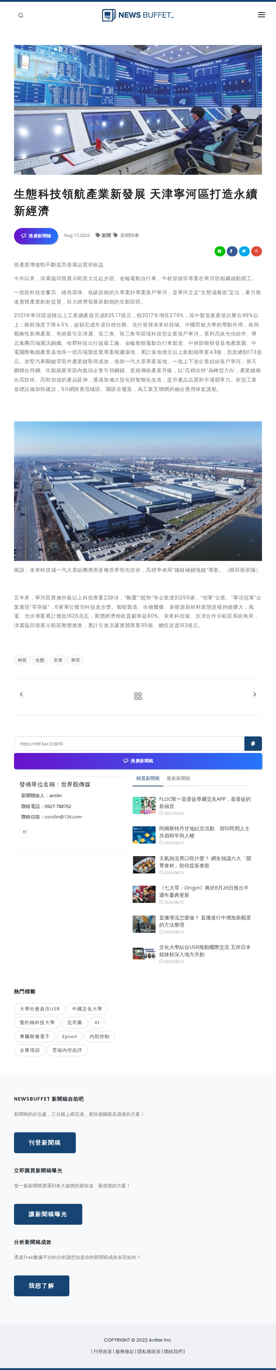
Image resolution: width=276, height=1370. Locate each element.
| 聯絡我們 (173, 1351)
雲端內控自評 (67, 1050)
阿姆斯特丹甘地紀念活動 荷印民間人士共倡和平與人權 (204, 832)
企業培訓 (30, 1050)
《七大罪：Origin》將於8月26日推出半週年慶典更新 (204, 891)
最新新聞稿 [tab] (178, 778)
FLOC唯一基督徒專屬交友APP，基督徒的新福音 (205, 802)
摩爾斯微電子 (35, 1036)
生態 (40, 660)
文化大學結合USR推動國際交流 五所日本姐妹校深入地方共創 (205, 951)
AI (97, 1022)
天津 (58, 660)
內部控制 (99, 1036)
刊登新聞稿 (45, 1142)
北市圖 (74, 1022)
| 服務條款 (124, 1351)
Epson (69, 1036)
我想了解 (42, 1286)
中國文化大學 (87, 1008)
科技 (22, 660)
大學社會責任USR (40, 1008)
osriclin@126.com (63, 816)
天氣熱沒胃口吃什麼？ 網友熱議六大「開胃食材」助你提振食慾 (205, 862)
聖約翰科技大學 (37, 1022)
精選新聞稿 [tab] (148, 778)
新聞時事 (129, 235)
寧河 (75, 660)
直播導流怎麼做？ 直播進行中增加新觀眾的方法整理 (205, 921)
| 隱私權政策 (148, 1351)
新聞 (107, 235)
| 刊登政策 (102, 1351)
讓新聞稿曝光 (48, 1214)
